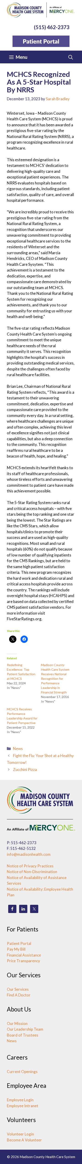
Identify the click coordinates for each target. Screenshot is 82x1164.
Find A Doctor (19, 995)
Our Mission (17, 1023)
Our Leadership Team (25, 1029)
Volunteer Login (20, 1134)
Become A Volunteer (24, 1140)
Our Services (18, 989)
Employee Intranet (22, 1105)
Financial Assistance (24, 955)
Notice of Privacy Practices (30, 866)
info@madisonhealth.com (29, 854)
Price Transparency (23, 960)
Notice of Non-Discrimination (32, 871)
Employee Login (20, 1099)
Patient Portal (19, 943)
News (18, 748)
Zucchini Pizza (25, 769)
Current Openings (22, 1071)
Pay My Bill (16, 949)
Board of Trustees (22, 1035)
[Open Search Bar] (70, 57)
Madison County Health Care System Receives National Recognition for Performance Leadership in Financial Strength (55, 678)
